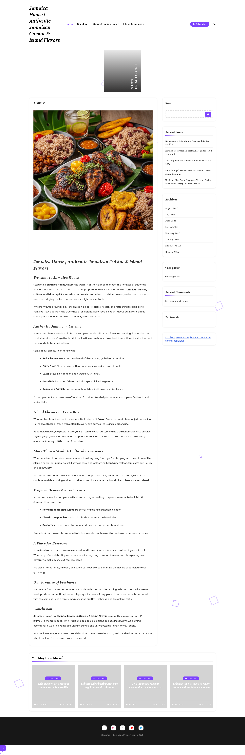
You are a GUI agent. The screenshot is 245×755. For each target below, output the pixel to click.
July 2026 (170, 214)
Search (170, 103)
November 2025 (173, 245)
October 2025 (172, 252)
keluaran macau (198, 337)
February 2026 (172, 233)
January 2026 (172, 239)
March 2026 (171, 227)
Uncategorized (172, 276)
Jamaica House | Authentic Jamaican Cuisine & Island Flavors (44, 24)
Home (69, 24)
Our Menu (82, 24)
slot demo (170, 337)
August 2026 (171, 208)
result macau (183, 337)
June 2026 (170, 220)
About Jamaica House (105, 24)
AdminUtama (40, 704)
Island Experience (133, 24)
